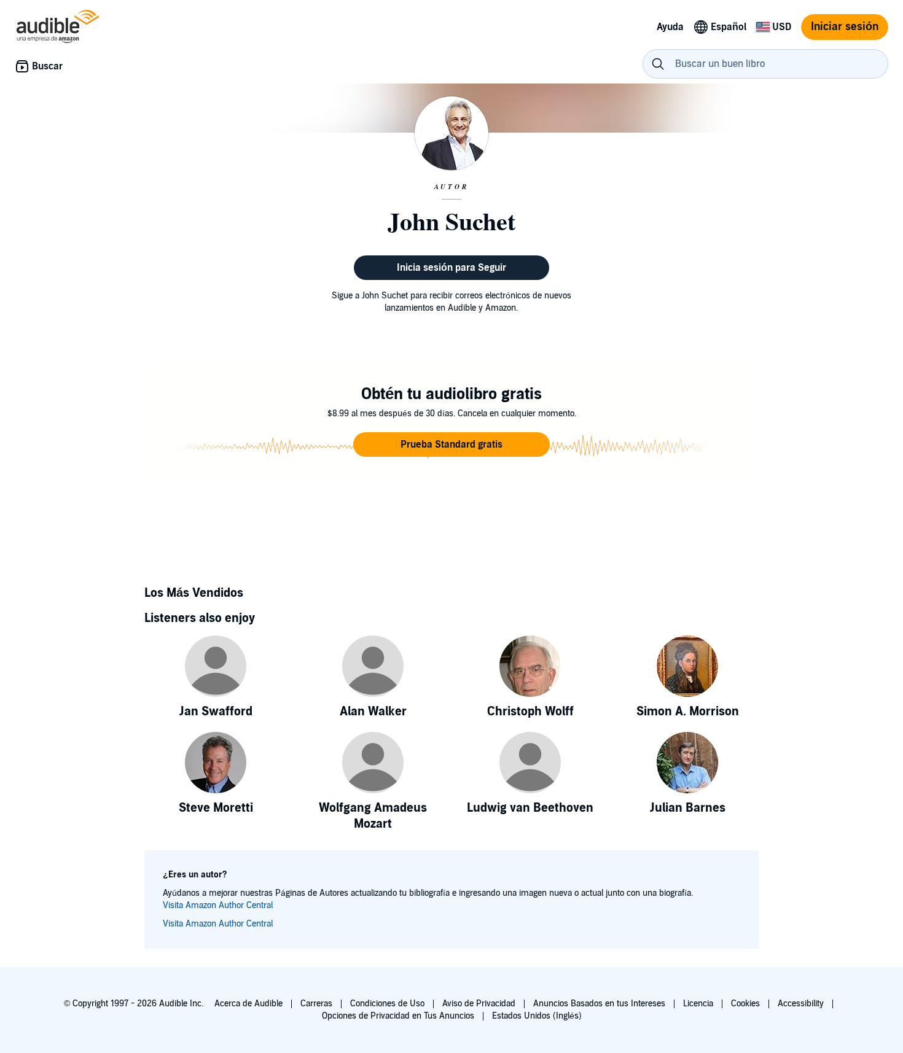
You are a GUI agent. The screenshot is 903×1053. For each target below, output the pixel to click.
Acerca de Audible (248, 1003)
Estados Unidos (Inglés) (537, 1016)
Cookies (745, 1003)
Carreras (316, 1003)
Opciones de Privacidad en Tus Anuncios (398, 1016)
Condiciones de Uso (387, 1003)
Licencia (698, 1003)
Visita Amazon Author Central (218, 905)
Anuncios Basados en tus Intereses (599, 1003)
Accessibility (801, 1003)
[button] (451, 444)
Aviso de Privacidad (478, 1003)
